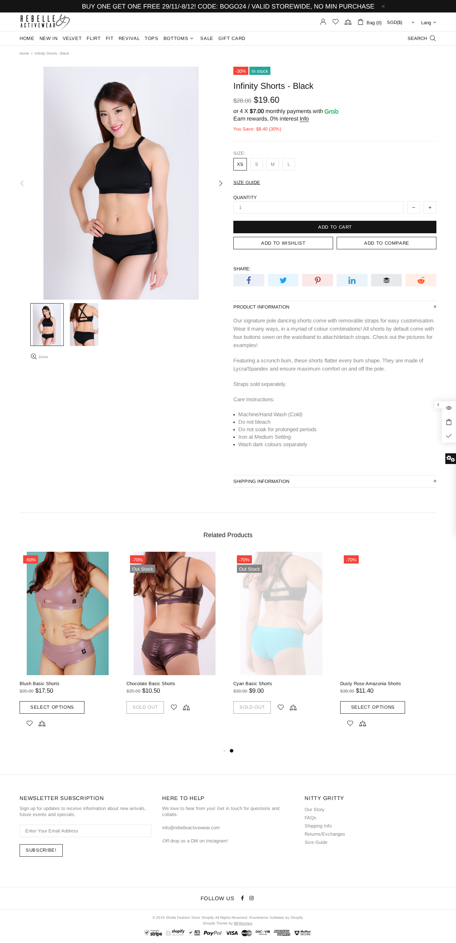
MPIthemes (243, 923)
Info (304, 119)
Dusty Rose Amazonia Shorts (370, 683)
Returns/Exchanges (325, 834)
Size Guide (316, 842)
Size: (239, 153)
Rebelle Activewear (45, 21)
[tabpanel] (281, 641)
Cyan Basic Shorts (252, 683)
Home (24, 53)
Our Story (315, 809)
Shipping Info (318, 826)
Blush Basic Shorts (39, 683)
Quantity (245, 197)
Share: (242, 268)
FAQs (310, 817)
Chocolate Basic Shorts (150, 683)
